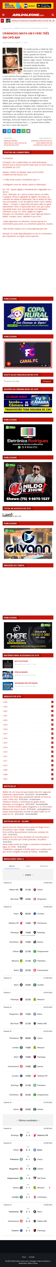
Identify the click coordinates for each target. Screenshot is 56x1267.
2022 (28, 711)
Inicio (24, 1257)
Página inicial (7, 28)
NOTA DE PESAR (21, 661)
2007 (28, 779)
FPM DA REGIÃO (21, 672)
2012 (28, 756)
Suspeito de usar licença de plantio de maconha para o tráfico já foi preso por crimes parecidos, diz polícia (26, 838)
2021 (28, 715)
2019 (28, 725)
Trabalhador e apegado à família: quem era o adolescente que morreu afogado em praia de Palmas (27, 850)
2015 (28, 743)
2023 (28, 706)
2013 (28, 752)
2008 (28, 774)
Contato (32, 1257)
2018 (28, 729)
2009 (28, 770)
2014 (28, 747)
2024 (28, 702)
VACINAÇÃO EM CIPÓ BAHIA (26, 683)
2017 (28, 734)
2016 (28, 738)
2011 (28, 761)
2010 (28, 765)
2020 (28, 720)
